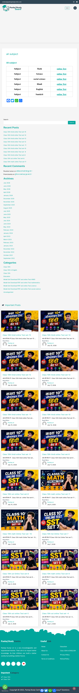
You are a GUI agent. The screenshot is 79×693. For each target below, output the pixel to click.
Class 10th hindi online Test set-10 (14, 148)
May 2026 (6, 189)
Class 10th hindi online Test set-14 (14, 135)
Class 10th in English (10, 270)
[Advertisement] (39, 27)
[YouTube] (76, 1)
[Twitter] (70, 1)
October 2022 (8, 255)
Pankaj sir (11, 343)
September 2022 (9, 258)
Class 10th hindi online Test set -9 (14, 152)
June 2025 (6, 214)
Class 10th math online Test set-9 (56, 574)
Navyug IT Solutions (61, 690)
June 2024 (7, 224)
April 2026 (6, 192)
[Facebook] (67, 1)
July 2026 (6, 183)
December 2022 (8, 249)
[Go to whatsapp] (5, 687)
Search (5, 119)
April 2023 (6, 236)
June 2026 (7, 186)
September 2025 (9, 205)
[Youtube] (24, 664)
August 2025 (7, 208)
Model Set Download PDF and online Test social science (22, 289)
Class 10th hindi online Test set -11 (14, 145)
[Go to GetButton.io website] (5, 691)
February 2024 (8, 230)
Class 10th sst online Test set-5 (16, 613)
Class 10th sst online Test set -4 (55, 613)
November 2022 (8, 252)
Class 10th (6, 267)
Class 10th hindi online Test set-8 (14, 155)
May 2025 (6, 217)
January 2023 (8, 246)
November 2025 (8, 202)
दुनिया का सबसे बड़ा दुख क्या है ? (23, 174)
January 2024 (8, 233)
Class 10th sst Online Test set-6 (16, 574)
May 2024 (6, 227)
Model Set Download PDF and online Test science (19, 286)
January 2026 (8, 195)
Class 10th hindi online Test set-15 (14, 132)
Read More (6, 341)
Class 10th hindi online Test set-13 (14, 138)
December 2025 (8, 198)
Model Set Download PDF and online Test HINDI (19, 279)
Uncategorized (8, 292)
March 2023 (7, 239)
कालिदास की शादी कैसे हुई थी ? (24, 171)
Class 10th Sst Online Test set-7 (55, 534)
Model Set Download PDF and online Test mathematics (21, 282)
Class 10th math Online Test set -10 (17, 534)
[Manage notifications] (74, 688)
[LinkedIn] (13, 664)
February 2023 (8, 242)
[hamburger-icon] (67, 8)
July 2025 (6, 211)
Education (6, 276)
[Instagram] (73, 1)
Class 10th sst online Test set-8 (13, 158)
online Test (61, 68)
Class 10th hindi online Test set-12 (14, 142)
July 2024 (6, 220)
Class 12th (6, 273)
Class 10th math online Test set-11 (14, 162)
